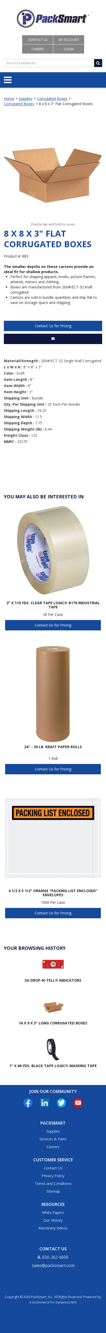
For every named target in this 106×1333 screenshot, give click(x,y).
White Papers (53, 1212)
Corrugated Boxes (52, 98)
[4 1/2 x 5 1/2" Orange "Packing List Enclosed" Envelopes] (53, 838)
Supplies (25, 98)
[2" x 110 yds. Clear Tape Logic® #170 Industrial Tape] (53, 550)
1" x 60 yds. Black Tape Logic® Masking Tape (53, 1065)
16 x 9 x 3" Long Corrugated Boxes (53, 1023)
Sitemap (53, 1191)
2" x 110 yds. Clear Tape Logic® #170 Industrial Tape (53, 605)
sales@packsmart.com (53, 1265)
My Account (69, 40)
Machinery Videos (53, 1228)
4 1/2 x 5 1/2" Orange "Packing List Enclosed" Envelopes (53, 893)
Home (9, 98)
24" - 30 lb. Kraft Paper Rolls (53, 747)
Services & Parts (53, 1139)
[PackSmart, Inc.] (53, 18)
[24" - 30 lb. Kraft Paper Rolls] (53, 694)
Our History (53, 1220)
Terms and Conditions (53, 1183)
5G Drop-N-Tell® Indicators (53, 980)
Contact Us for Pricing (53, 325)
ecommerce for (54, 1302)
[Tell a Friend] (53, 339)
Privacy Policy (53, 1175)
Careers (37, 49)
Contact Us (37, 40)
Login (69, 49)
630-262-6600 (55, 1257)
